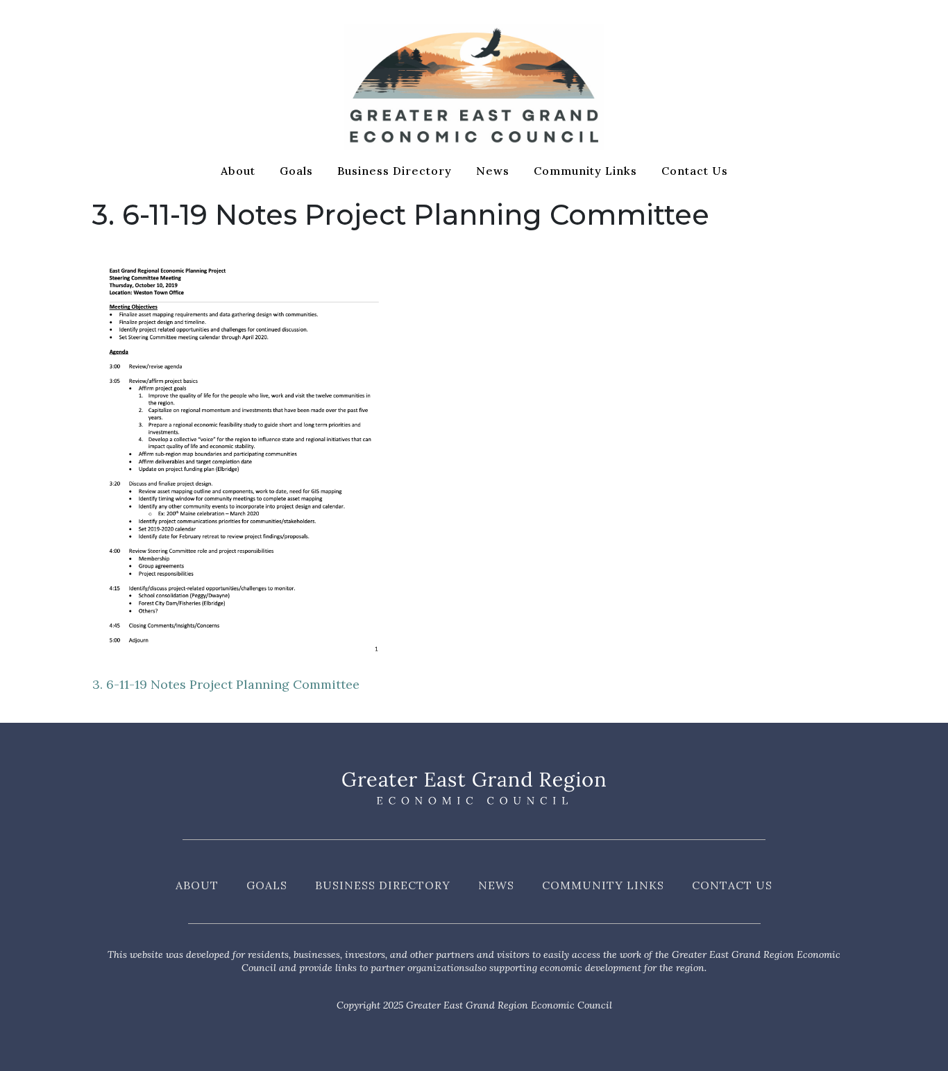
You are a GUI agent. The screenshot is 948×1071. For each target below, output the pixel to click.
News (492, 171)
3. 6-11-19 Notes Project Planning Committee (225, 684)
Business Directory (394, 171)
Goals (296, 171)
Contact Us (694, 171)
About (238, 171)
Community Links (585, 171)
